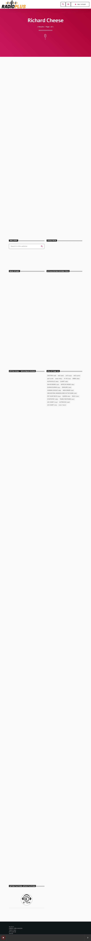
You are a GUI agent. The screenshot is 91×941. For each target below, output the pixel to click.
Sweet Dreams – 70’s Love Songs (27, 295)
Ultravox (64, 402)
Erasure (66, 387)
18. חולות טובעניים (18, 615)
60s (61, 376)
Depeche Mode (67, 384)
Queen (66, 396)
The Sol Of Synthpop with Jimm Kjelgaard (29, 285)
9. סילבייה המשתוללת (19, 463)
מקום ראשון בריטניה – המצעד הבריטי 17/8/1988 (66, 362)
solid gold (16, 119)
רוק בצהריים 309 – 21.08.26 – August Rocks (67, 306)
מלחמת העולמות (16, 814)
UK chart (52, 402)
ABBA (76, 379)
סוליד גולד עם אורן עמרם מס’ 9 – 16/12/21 (37, 211)
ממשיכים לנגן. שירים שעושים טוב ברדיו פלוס (29, 276)
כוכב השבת (15, 508)
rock (75, 396)
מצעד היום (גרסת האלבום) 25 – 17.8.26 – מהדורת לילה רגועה (68, 353)
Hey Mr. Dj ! (21, 323)
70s (69, 376)
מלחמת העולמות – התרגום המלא (24, 818)
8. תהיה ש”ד (16, 717)
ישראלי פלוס (21, 332)
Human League (54, 390)
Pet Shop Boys (54, 396)
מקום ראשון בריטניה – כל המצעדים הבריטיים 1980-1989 (66, 344)
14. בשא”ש (15, 666)
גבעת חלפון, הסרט (17, 409)
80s (77, 376)
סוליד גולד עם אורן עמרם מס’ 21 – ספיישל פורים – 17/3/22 (41, 126)
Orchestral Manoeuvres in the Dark (62, 393)
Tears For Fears (67, 399)
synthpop (52, 253)
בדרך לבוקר (21, 304)
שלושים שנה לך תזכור (23, 313)
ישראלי (62, 405)
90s (50, 379)
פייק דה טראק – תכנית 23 (63, 325)
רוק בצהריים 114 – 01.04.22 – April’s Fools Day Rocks (67, 288)
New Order (68, 390)
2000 (58, 379)
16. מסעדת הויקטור (18, 413)
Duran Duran (53, 387)
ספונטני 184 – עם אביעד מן (64, 297)
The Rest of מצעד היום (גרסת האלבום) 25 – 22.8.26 (68, 278)
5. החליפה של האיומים (20, 767)
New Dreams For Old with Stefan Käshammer (63, 258)
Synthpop (52, 399)
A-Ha (67, 379)
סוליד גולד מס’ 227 (61, 316)
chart (64, 381)
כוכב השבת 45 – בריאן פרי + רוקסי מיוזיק (24, 513)
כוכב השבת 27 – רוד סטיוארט (22, 869)
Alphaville (52, 381)
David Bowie (53, 384)
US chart (52, 405)
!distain (51, 376)
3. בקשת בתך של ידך (19, 565)
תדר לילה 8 (59, 334)
